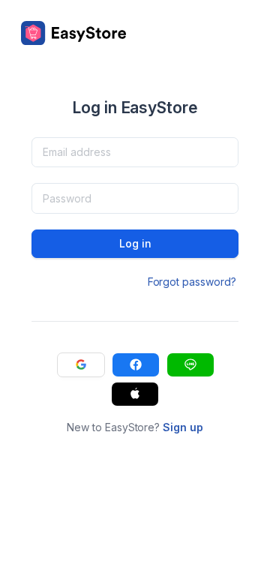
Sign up (183, 427)
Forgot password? (192, 281)
